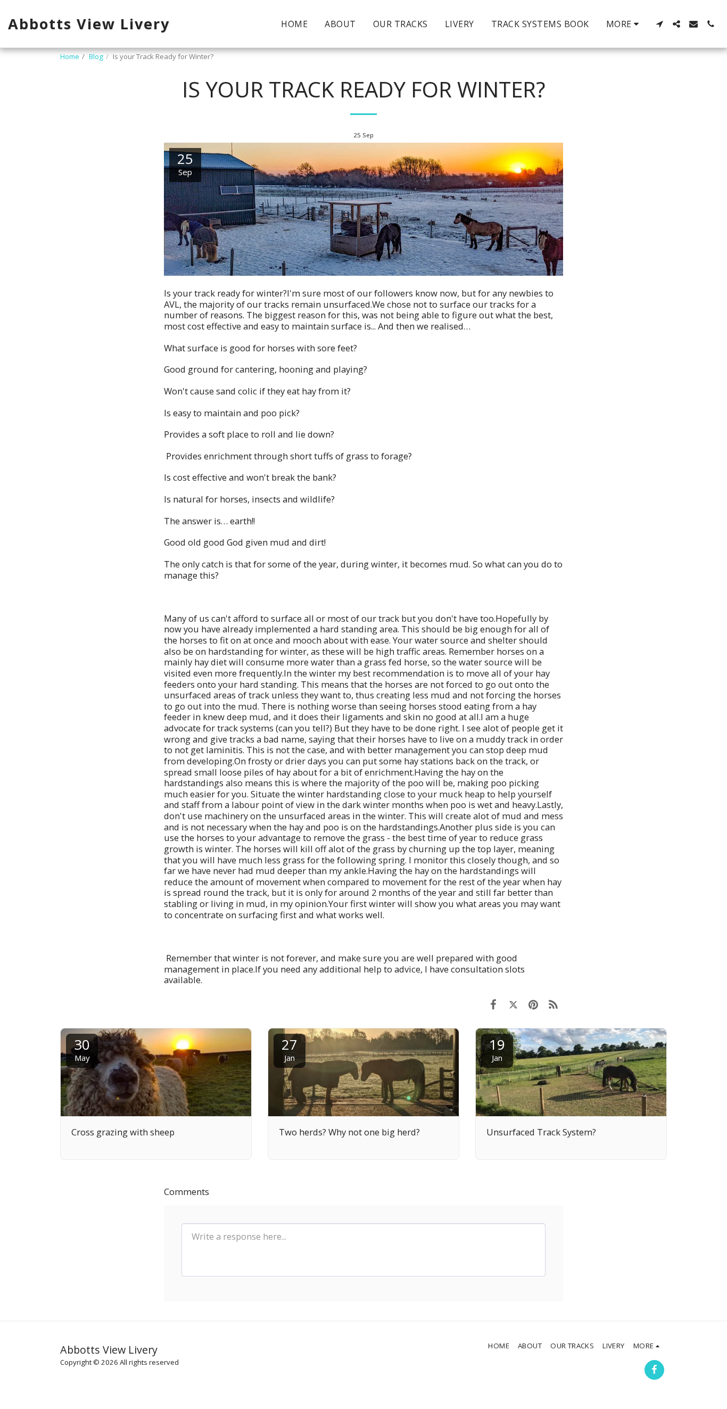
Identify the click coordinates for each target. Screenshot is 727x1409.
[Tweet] (513, 1004)
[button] (659, 24)
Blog (96, 56)
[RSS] (553, 1004)
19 (497, 1049)
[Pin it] (533, 1004)
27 (290, 1049)
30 (82, 1049)
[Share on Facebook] (493, 1004)
